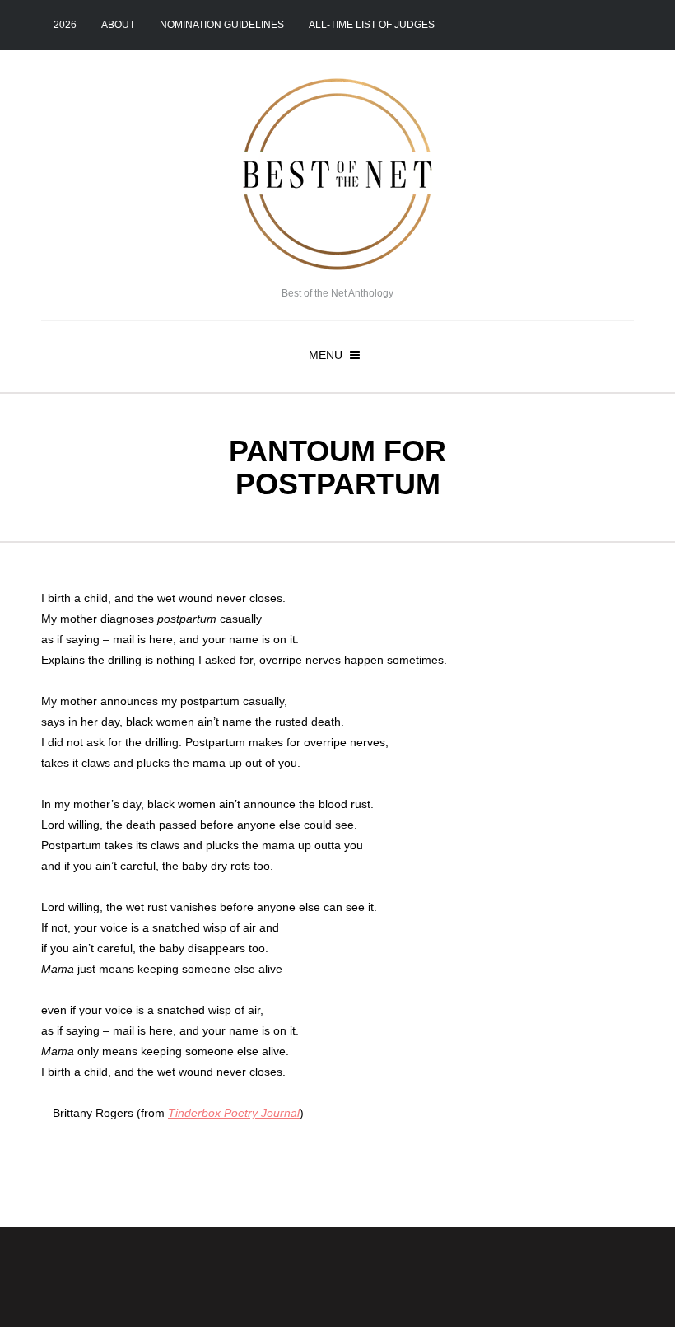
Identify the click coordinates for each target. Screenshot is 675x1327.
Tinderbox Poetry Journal (234, 1112)
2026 (65, 24)
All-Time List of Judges (372, 24)
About (118, 24)
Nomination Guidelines (222, 24)
